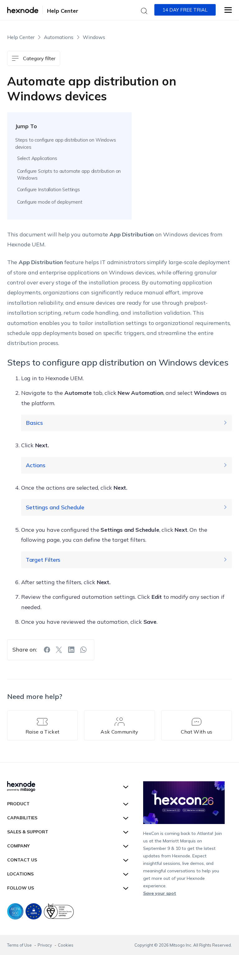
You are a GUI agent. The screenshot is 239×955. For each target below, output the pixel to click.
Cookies (65, 945)
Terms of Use (20, 945)
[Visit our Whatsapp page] (83, 649)
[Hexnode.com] (22, 10)
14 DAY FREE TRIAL (185, 10)
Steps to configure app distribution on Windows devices (65, 143)
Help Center (62, 10)
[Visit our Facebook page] (47, 649)
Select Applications (37, 158)
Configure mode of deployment (49, 202)
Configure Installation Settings (48, 189)
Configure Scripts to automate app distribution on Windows (69, 174)
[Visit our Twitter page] (59, 649)
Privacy (45, 945)
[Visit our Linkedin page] (71, 649)
